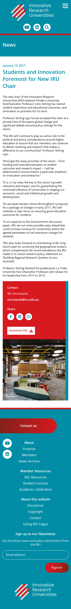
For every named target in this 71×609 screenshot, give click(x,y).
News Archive (29, 461)
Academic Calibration (35, 489)
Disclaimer (35, 505)
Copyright (35, 512)
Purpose (29, 449)
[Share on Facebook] (10, 316)
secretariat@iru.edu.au (23, 299)
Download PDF (18, 330)
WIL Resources (35, 477)
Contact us (28, 426)
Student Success (35, 483)
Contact (35, 518)
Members (29, 455)
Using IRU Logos (35, 524)
